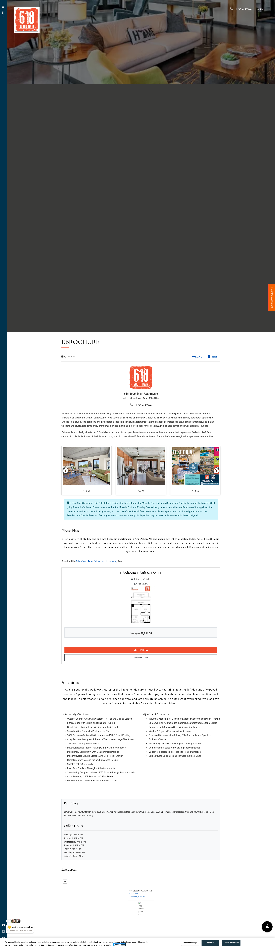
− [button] (65, 881)
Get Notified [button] (170, 649)
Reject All (210, 943)
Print (213, 356)
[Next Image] (216, 470)
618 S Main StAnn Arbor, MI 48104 (137, 895)
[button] (261, 9)
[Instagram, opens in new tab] (3, 932)
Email (200, 356)
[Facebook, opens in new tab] (3, 925)
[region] (137, 943)
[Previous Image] (65, 470)
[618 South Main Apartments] (141, 908)
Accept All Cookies (231, 943)
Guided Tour (160, 657)
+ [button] (65, 878)
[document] (140, 908)
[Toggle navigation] (3, 10)
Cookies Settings (190, 943)
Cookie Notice (119, 945)
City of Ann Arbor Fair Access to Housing (96, 561)
